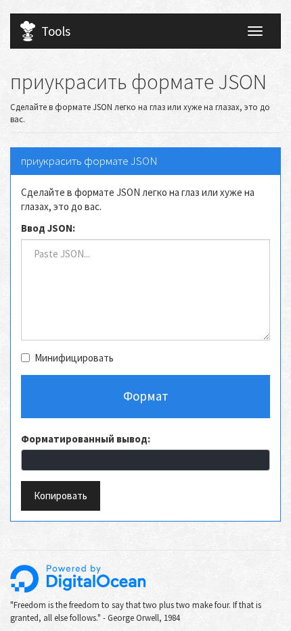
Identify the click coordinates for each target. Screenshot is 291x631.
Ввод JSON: (48, 228)
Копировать (60, 495)
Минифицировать (74, 357)
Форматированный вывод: (85, 438)
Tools (55, 31)
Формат (146, 396)
